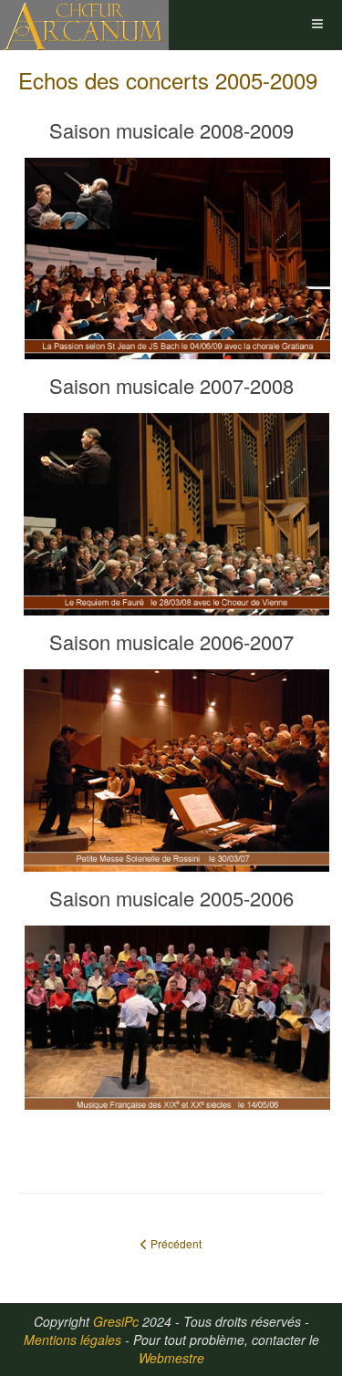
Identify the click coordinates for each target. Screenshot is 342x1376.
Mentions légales (72, 1339)
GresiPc (116, 1321)
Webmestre (171, 1358)
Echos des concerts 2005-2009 (167, 80)
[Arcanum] (84, 25)
